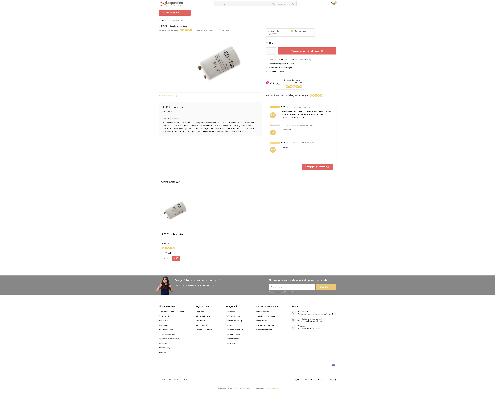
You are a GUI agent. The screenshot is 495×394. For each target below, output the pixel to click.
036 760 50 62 (303, 312)
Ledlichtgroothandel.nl (264, 325)
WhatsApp (302, 326)
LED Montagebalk (232, 339)
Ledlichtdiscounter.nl (263, 312)
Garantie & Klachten (167, 334)
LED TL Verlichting (232, 316)
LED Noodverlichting (233, 321)
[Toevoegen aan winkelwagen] (176, 258)
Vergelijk (169, 253)
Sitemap (162, 352)
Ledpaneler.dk (261, 321)
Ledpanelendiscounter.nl (177, 379)
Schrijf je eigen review (316, 166)
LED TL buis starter (172, 234)
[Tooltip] (310, 60)
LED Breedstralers (232, 334)
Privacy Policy (164, 348)
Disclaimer (163, 343)
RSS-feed (322, 379)
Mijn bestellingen (203, 316)
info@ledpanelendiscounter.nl (310, 319)
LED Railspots (230, 343)
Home (161, 20)
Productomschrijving (168, 96)
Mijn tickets (200, 321)
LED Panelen (230, 312)
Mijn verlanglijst (202, 325)
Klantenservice (165, 316)
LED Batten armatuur (234, 330)
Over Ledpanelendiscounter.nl (171, 312)
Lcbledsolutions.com (263, 330)
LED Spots (229, 325)
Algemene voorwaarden (169, 339)
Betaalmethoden (166, 330)
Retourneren (164, 325)
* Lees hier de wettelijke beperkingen (283, 292)
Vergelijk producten (204, 330)
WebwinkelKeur (273, 388)
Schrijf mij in (326, 287)
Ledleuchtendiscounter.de (266, 316)
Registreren (201, 312)
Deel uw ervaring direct (206, 30)
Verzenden (163, 321)
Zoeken (293, 3)
